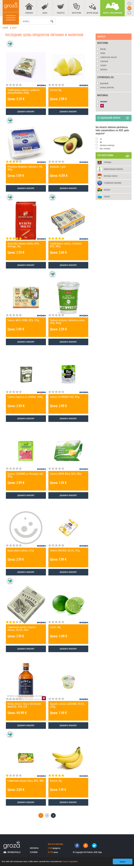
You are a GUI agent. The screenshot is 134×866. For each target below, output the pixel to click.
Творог (103, 65)
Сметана (104, 61)
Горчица (107, 162)
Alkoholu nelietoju (107, 145)
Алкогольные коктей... (114, 169)
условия (34, 852)
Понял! (122, 861)
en (129, 12)
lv (129, 3)
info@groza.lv (14, 852)
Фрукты (103, 69)
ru (129, 8)
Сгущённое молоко (112, 183)
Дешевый (104, 83)
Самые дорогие (107, 87)
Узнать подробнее (70, 861)
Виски (103, 49)
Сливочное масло (108, 57)
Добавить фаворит (25, 111)
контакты (34, 848)
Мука (102, 53)
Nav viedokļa (105, 148)
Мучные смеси (110, 176)
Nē (101, 142)
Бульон (107, 190)
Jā (101, 139)
